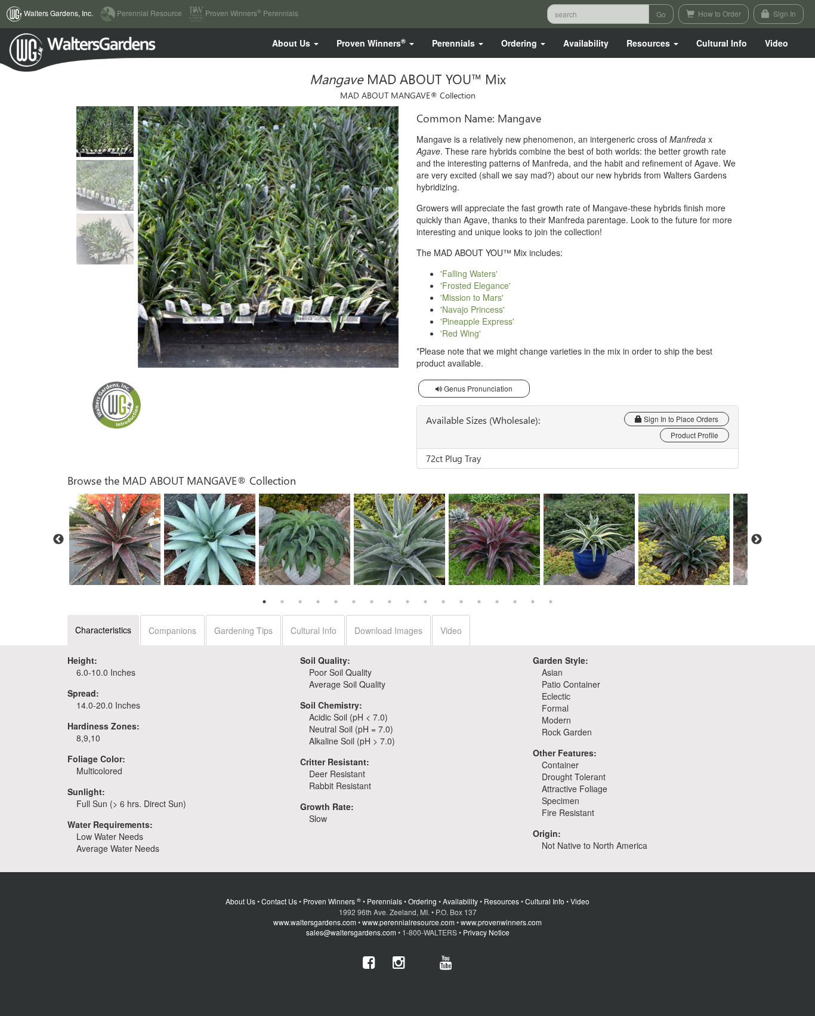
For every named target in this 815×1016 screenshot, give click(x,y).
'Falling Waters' (469, 273)
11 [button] (443, 602)
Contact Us (279, 901)
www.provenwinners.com (501, 922)
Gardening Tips (243, 630)
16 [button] (533, 602)
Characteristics (103, 630)
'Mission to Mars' (472, 297)
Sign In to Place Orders (680, 419)
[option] (114, 539)
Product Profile (694, 435)
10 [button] (425, 602)
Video (451, 630)
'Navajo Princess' (472, 309)
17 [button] (551, 602)
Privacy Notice (486, 932)
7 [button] (372, 602)
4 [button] (318, 602)
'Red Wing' (460, 333)
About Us (240, 901)
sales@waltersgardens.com (351, 932)
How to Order (718, 13)
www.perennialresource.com (408, 922)
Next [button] (756, 540)
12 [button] (461, 602)
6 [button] (354, 602)
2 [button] (282, 602)
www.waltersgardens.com (314, 922)
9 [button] (407, 602)
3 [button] (300, 602)
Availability (586, 43)
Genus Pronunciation (477, 388)
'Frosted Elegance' (475, 285)
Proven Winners (332, 901)
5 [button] (336, 602)
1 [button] (264, 602)
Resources (501, 901)
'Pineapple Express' (477, 321)
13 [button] (479, 602)
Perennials (384, 901)
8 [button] (390, 602)
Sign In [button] (783, 13)
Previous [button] (58, 540)
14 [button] (497, 602)
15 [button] (515, 602)
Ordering (422, 901)
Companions (172, 630)
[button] (295, 43)
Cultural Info (721, 43)
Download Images (388, 630)
